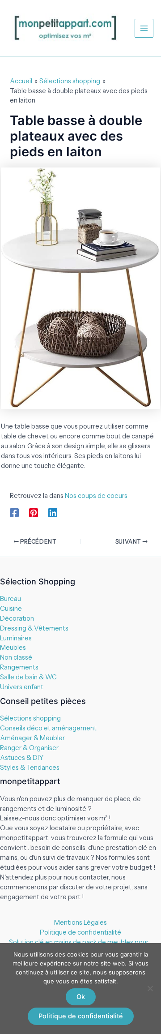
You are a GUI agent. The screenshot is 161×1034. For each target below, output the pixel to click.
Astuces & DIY (21, 758)
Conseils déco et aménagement (48, 728)
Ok (80, 997)
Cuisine (11, 609)
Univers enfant (21, 687)
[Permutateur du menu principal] (144, 28)
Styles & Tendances (29, 768)
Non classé (16, 657)
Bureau (10, 599)
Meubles (13, 648)
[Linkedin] (52, 512)
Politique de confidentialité (80, 932)
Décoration (17, 618)
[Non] (149, 988)
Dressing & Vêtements (34, 628)
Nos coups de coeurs (97, 496)
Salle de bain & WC (28, 677)
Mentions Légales (80, 922)
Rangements (19, 667)
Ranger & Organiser (29, 748)
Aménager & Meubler (32, 738)
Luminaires (16, 638)
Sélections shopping (30, 718)
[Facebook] (14, 512)
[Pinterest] (33, 512)
